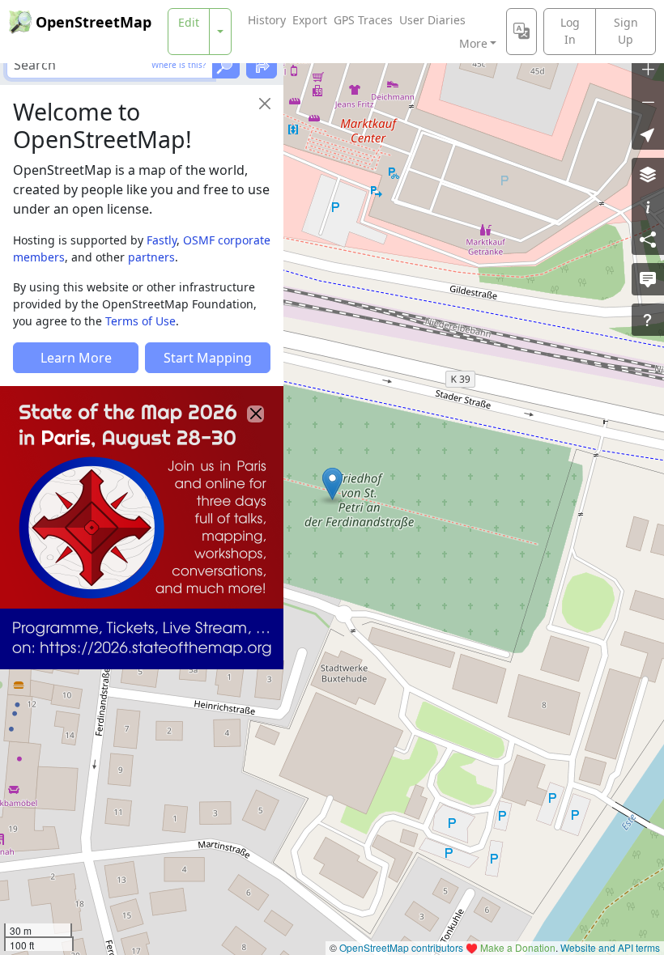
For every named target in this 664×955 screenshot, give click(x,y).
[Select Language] (521, 31)
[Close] (265, 103)
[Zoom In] (648, 69)
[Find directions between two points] (261, 65)
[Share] (648, 239)
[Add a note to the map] (648, 279)
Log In (570, 31)
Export (309, 20)
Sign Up (626, 31)
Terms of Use (140, 321)
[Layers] (648, 174)
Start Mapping (208, 358)
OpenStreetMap (93, 22)
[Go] (226, 65)
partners (151, 257)
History (267, 20)
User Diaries (432, 20)
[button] (332, 484)
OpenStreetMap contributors (401, 947)
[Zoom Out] (648, 101)
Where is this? (178, 64)
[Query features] (648, 319)
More (473, 43)
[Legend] (648, 206)
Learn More (76, 358)
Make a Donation (517, 947)
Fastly (162, 240)
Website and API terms (610, 947)
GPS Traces (363, 20)
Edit (188, 22)
